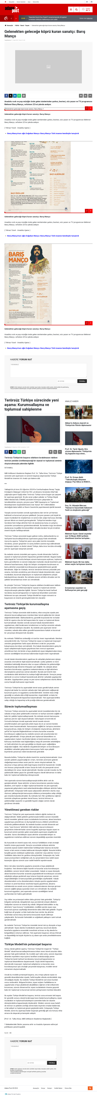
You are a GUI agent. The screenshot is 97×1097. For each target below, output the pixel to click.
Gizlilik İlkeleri (58, 1088)
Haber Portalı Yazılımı (14, 1094)
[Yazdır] (24, 96)
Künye (43, 1088)
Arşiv (29, 2)
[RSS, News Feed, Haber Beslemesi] (90, 1088)
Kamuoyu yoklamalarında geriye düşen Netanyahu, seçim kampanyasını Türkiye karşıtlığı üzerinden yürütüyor (47, 18)
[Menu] (71, 9)
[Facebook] (6, 96)
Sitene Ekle (36, 2)
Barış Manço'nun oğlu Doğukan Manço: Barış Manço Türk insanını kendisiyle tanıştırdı (43, 133)
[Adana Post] (13, 9)
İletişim (49, 1088)
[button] (81, 96)
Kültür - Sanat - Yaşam (22, 25)
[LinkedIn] (15, 96)
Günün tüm (86, 18)
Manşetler (11, 2)
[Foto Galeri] (91, 2)
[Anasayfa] (5, 2)
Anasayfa (10, 25)
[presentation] (11, 18)
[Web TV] (87, 2)
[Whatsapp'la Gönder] (19, 96)
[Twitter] (11, 96)
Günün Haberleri (21, 2)
